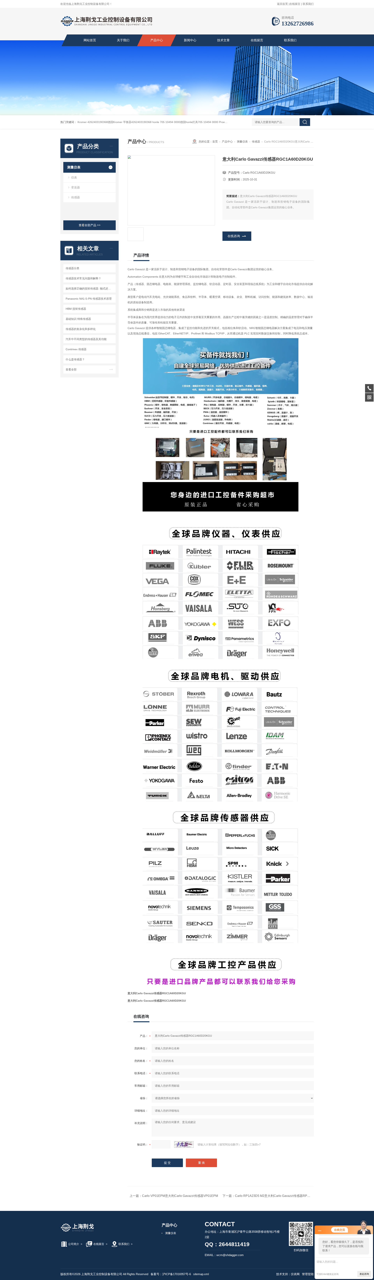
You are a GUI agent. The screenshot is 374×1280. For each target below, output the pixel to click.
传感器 (75, 197)
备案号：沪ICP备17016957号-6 (171, 1274)
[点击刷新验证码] (184, 1144)
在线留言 (294, 3)
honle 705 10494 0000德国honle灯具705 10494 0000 (185, 122)
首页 (215, 141)
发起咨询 (364, 1274)
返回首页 (282, 3)
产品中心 (156, 40)
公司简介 (73, 1244)
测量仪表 (73, 167)
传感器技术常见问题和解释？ (83, 278)
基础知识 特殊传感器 (78, 318)
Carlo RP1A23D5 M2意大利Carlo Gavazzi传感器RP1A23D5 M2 (279, 1195)
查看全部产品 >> (90, 225)
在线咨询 (234, 236)
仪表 (74, 177)
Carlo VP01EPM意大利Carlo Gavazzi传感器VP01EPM (180, 1195)
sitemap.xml (201, 1274)
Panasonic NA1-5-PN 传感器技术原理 (89, 298)
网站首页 (90, 40)
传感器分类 (72, 268)
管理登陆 (308, 1274)
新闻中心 (190, 40)
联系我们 (308, 3)
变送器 (75, 187)
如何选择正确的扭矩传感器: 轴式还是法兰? (90, 288)
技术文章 (223, 40)
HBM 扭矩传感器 (76, 308)
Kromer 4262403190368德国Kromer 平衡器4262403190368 (115, 122)
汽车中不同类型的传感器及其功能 (86, 339)
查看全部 (71, 369)
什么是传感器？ (75, 359)
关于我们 (123, 40)
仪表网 (295, 1274)
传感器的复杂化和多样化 (81, 329)
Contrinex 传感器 (76, 349)
